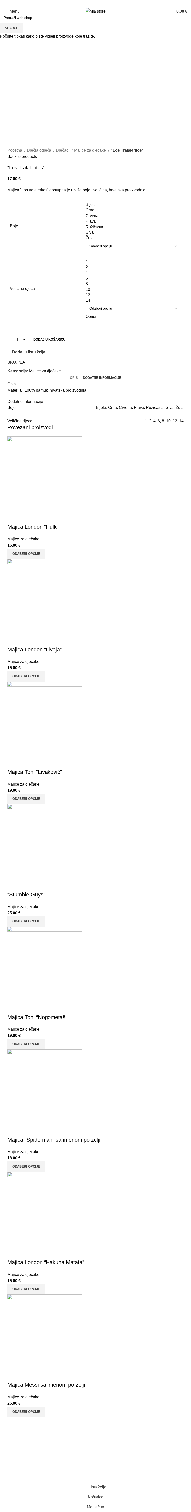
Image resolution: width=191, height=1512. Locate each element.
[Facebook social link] (93, 3)
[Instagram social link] (98, 3)
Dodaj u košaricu (49, 339)
